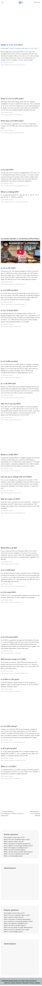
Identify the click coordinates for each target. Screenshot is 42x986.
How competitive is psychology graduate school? (18, 845)
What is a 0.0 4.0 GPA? (31, 48)
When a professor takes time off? (14, 841)
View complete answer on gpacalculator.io (12, 132)
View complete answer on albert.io (10, 564)
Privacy (32, 983)
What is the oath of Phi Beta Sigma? (14, 850)
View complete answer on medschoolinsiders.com (15, 185)
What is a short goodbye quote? (13, 856)
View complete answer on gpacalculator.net (13, 64)
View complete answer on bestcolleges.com (13, 513)
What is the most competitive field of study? (17, 839)
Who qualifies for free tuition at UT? (14, 837)
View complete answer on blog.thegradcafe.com (14, 673)
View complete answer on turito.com (11, 326)
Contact (13, 983)
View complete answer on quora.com (11, 419)
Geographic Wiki (19, 48)
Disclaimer (26, 983)
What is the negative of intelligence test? (16, 848)
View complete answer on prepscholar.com (13, 304)
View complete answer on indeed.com (11, 114)
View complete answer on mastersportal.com (13, 760)
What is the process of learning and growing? (17, 843)
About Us (19, 983)
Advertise (7, 983)
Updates (37, 983)
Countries (11, 48)
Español (37, 2)
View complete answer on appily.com (11, 377)
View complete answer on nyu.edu (10, 470)
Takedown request (7, 62)
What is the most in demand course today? (16, 854)
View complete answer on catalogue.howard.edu (14, 201)
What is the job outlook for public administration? (18, 852)
